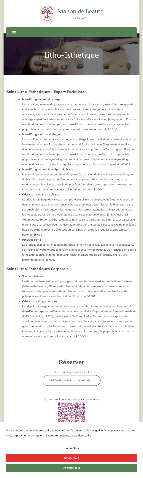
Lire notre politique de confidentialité (68, 435)
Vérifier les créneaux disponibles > (72, 380)
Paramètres (71, 448)
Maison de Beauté (80, 11)
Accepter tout (71, 468)
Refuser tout (71, 458)
